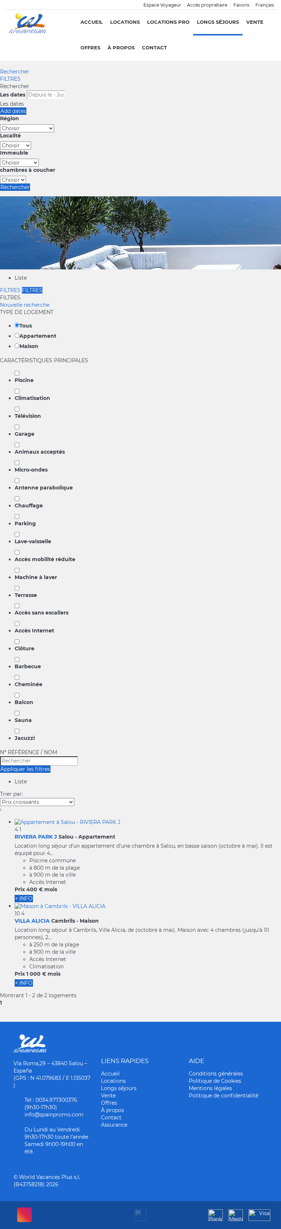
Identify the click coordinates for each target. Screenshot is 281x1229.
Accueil (91, 22)
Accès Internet (34, 630)
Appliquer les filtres (25, 769)
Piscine (24, 380)
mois (50, 889)
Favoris (241, 5)
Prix (20, 889)
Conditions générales (216, 1073)
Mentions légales (210, 1088)
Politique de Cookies (215, 1081)
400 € (34, 889)
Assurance (114, 1125)
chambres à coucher (27, 170)
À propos (121, 47)
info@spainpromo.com (54, 1114)
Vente (254, 22)
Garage (24, 434)
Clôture (24, 648)
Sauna (23, 720)
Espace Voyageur (162, 5)
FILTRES (10, 79)
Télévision (28, 416)
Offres (90, 47)
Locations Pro (168, 22)
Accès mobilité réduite (45, 559)
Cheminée (28, 684)
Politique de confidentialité (223, 1095)
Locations (125, 22)
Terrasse (26, 595)
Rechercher (14, 71)
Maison (28, 346)
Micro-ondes (31, 469)
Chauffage (29, 505)
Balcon (24, 702)
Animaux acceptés (40, 452)
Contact (154, 47)
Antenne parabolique (44, 487)
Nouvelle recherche (24, 305)
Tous (25, 325)
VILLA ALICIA (32, 921)
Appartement (37, 336)
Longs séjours (218, 22)
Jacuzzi (25, 738)
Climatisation (32, 398)
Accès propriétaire (207, 5)
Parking (25, 523)
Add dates (13, 111)
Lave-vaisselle (33, 541)
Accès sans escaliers (41, 612)
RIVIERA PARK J (36, 836)
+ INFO (24, 898)
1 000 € (36, 974)
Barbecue (28, 666)
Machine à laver (36, 577)
